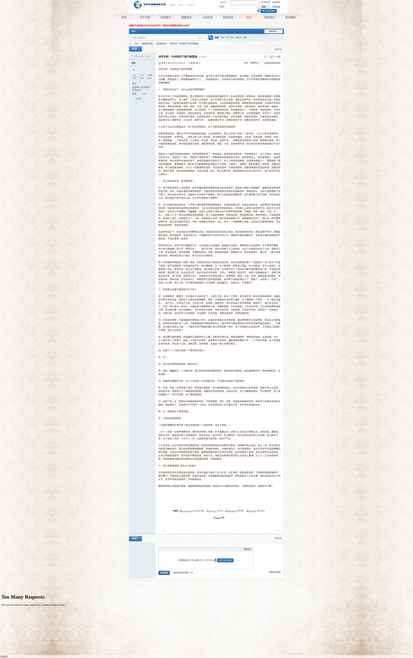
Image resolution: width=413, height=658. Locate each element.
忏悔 (227, 37)
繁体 (181, 5)
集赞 (245, 37)
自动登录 (265, 2)
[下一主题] (275, 56)
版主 (134, 83)
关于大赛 (145, 17)
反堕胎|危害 (161, 43)
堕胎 (222, 37)
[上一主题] (268, 56)
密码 (222, 6)
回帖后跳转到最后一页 (183, 572)
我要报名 (186, 17)
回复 (164, 531)
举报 (278, 531)
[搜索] (210, 38)
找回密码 (276, 2)
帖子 (201, 38)
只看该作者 (193, 63)
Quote (176, 549)
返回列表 (278, 49)
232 (134, 75)
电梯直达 (254, 63)
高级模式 (247, 549)
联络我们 (270, 17)
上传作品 (207, 17)
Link (172, 549)
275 (142, 75)
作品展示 (166, 17)
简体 (173, 5)
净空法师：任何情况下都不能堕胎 (183, 43)
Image (168, 549)
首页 (124, 17)
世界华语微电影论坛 (130, 43)
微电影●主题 (147, 43)
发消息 (138, 99)
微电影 (239, 37)
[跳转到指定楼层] (272, 62)
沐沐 (134, 63)
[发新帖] (135, 49)
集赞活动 (228, 17)
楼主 (246, 63)
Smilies (184, 549)
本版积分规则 (275, 572)
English (190, 5)
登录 (202, 560)
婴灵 (233, 37)
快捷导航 (273, 31)
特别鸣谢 (290, 17)
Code (180, 549)
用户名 (223, 2)
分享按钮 (4, 656)
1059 (149, 75)
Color (164, 549)
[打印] (265, 56)
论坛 (249, 17)
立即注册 (276, 7)
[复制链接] (202, 57)
